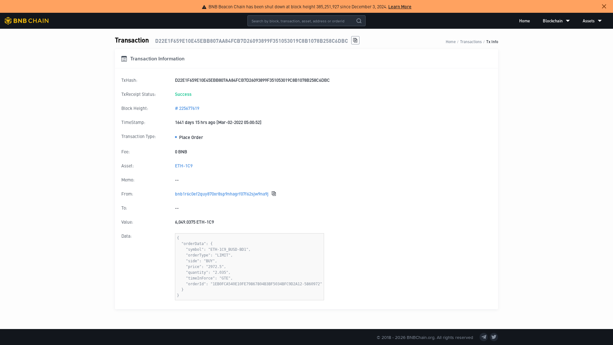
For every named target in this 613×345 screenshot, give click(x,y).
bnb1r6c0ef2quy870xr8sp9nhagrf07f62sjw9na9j (222, 193)
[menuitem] (524, 21)
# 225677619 (187, 108)
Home (524, 21)
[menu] (560, 21)
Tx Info (492, 41)
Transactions (471, 41)
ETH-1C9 (184, 165)
